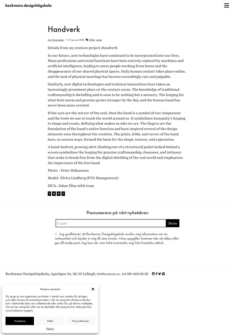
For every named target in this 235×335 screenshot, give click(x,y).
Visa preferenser (80, 321)
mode (99, 39)
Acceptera (19, 321)
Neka (50, 321)
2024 (92, 39)
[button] (93, 289)
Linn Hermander (56, 39)
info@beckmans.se (108, 274)
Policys (50, 329)
